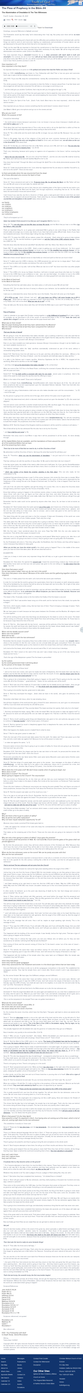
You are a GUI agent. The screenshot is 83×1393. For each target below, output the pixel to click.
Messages (20, 1358)
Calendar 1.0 (5, 1381)
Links (19, 1371)
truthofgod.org (64, 1385)
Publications (21, 1362)
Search (3, 1362)
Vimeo (61, 1382)
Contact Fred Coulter (40, 1358)
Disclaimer (37, 1365)
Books (19, 1365)
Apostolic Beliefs (7, 1375)
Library (19, 1368)
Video (19, 1381)
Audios (19, 1384)
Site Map (4, 1365)
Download (49, 28)
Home (3, 1358)
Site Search (5, 1378)
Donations (21, 1387)
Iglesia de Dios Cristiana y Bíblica (45, 1374)
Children (20, 1378)
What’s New (5, 1371)
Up (25, 20)
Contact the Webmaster (41, 1362)
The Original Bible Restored (43, 1380)
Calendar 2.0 (5, 1384)
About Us (4, 1368)
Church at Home (39, 1377)
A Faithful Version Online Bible (43, 1384)
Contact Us (21, 1375)
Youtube (62, 1379)
